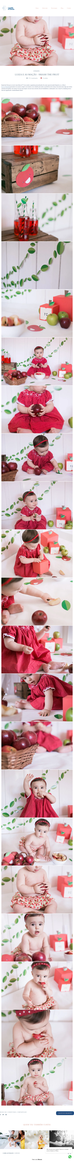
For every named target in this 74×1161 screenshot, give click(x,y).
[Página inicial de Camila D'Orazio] (8, 8)
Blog (62, 8)
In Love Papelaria (5, 86)
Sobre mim (44, 8)
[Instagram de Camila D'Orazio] (70, 1153)
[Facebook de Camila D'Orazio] (68, 1153)
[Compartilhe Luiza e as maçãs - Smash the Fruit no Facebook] (0, 1114)
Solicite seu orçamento (65, 1113)
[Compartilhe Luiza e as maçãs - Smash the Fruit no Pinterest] (6, 1114)
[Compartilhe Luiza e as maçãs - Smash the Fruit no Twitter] (3, 1114)
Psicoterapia (54, 8)
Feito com (37, 1159)
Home (37, 8)
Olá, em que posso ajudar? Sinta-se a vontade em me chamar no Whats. (57, 1150)
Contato (69, 8)
